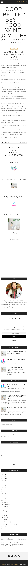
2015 (3, 495)
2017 (3, 491)
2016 (3, 493)
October (5, 506)
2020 (3, 485)
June (5, 512)
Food (12, 48)
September (6, 508)
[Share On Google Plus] (6, 142)
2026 (3, 474)
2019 (3, 487)
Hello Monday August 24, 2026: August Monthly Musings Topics (16, 369)
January (5, 519)
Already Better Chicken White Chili (11, 523)
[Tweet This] (2, 142)
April (5, 515)
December (6, 502)
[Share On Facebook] (4, 142)
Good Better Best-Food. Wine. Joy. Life (14, 22)
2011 (3, 526)
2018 (3, 489)
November (6, 504)
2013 (3, 499)
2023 (3, 480)
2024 (3, 478)
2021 (3, 484)
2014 (3, 497)
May (5, 513)
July (4, 510)
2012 (3, 500)
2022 (3, 482)
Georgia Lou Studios (14, 564)
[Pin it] (8, 142)
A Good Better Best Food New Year (10, 524)
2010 (3, 528)
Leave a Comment (23, 142)
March (5, 517)
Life (16, 48)
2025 (3, 476)
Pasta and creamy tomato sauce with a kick (12, 521)
